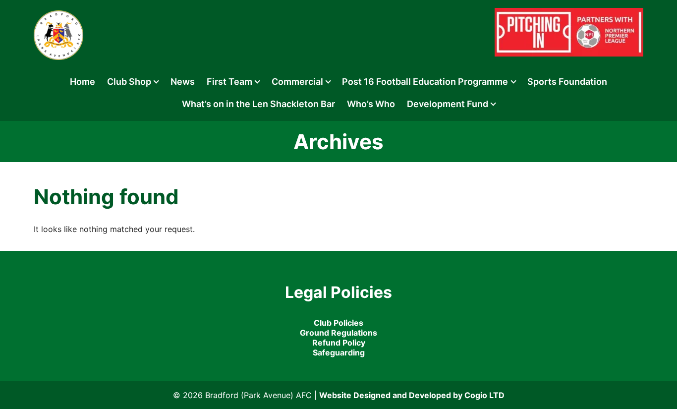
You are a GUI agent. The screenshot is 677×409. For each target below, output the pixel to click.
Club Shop (129, 81)
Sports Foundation (567, 81)
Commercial (297, 81)
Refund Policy (338, 343)
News (182, 81)
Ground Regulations (338, 333)
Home (82, 81)
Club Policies (338, 323)
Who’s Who (371, 104)
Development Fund (447, 104)
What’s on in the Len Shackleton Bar (258, 104)
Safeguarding (339, 352)
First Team (229, 81)
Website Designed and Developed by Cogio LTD (412, 395)
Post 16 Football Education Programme (425, 81)
